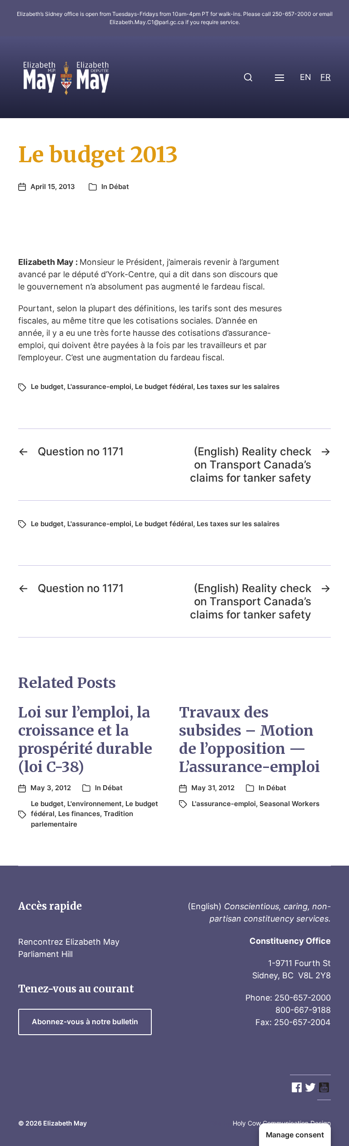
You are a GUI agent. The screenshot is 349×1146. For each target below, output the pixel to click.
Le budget (47, 386)
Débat (119, 186)
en (305, 77)
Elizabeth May (65, 1123)
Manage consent (295, 1135)
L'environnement (94, 803)
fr (325, 77)
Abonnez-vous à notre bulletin (85, 1021)
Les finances (79, 813)
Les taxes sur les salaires (238, 386)
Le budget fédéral (164, 386)
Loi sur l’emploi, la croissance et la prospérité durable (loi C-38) (85, 739)
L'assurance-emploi (99, 386)
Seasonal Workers (289, 803)
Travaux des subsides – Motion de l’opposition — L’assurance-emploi (249, 739)
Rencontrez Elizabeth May (69, 942)
